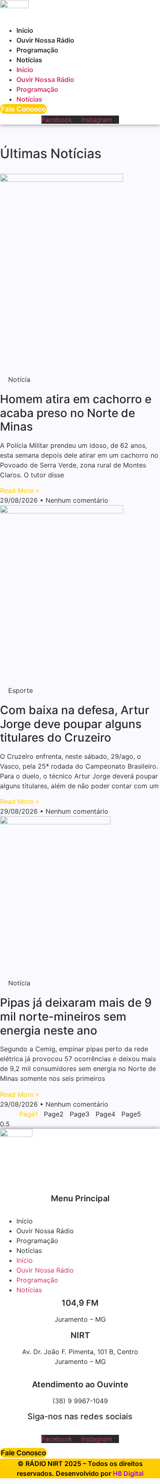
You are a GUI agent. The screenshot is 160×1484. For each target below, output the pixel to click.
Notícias (29, 60)
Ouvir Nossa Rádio (45, 40)
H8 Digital (128, 1473)
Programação (37, 50)
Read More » (19, 490)
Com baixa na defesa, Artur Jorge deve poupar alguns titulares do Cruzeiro (74, 723)
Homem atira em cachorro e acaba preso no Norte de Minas (75, 412)
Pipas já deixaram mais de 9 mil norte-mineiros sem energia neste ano (76, 1016)
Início (24, 30)
